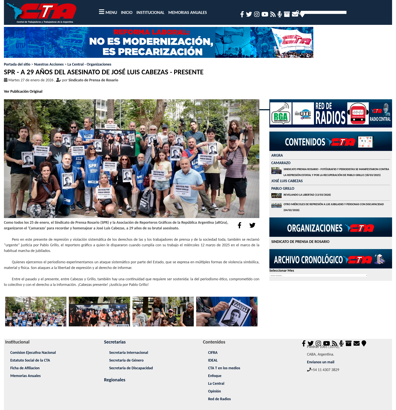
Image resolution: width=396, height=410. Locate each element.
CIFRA (212, 353)
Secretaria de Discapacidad (131, 368)
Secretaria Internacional (128, 353)
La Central (216, 384)
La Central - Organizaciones (89, 65)
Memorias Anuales (25, 376)
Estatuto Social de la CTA (30, 361)
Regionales (114, 380)
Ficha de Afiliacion (25, 368)
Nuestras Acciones (49, 65)
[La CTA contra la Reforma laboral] (158, 44)
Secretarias (115, 342)
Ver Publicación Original (23, 92)
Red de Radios (219, 399)
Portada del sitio (17, 65)
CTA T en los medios (224, 368)
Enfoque (214, 376)
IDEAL (213, 361)
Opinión (214, 391)
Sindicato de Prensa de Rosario (93, 80)
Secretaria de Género (126, 361)
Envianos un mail (320, 362)
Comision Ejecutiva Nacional (33, 353)
